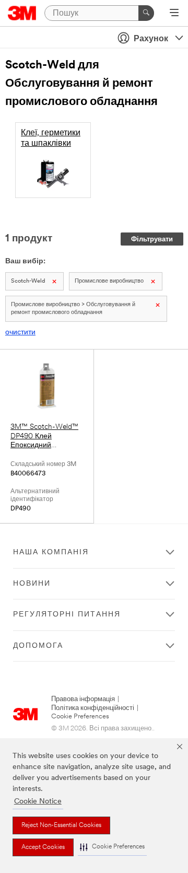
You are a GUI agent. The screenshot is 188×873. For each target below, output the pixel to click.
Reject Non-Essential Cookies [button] (61, 825)
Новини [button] (32, 584)
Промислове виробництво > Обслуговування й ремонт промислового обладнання (73, 309)
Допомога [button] (38, 646)
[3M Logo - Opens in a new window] (22, 13)
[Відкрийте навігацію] (174, 13)
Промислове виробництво (109, 281)
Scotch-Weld (28, 281)
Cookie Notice (38, 802)
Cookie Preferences (80, 716)
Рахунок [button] (151, 39)
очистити (20, 332)
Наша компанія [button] (51, 552)
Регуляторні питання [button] (67, 615)
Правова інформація (83, 699)
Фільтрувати (152, 239)
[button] (112, 847)
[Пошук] (146, 13)
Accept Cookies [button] (43, 847)
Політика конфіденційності (92, 708)
